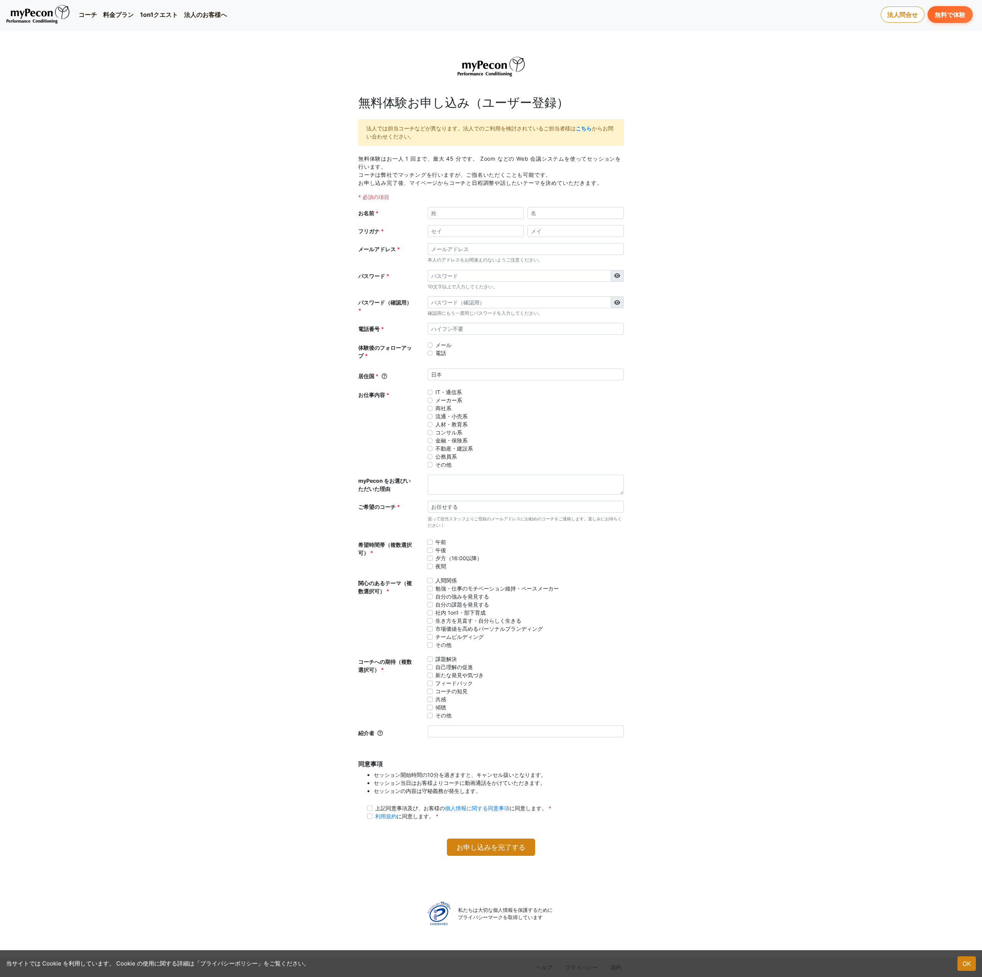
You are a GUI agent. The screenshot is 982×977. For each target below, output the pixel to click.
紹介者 (366, 733)
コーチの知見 (451, 691)
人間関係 (446, 580)
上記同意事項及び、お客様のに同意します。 (461, 808)
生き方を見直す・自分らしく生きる (478, 620)
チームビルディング (459, 636)
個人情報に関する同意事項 (477, 808)
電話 (440, 353)
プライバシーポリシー (229, 963)
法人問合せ (902, 14)
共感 (440, 699)
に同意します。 (404, 816)
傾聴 (440, 707)
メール (443, 345)
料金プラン (118, 14)
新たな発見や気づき (459, 675)
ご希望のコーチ (377, 506)
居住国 (366, 376)
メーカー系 (448, 400)
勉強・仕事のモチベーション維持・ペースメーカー (497, 588)
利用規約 (386, 816)
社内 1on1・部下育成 (460, 612)
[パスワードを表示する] (617, 276)
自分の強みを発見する (462, 596)
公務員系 (446, 456)
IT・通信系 (448, 392)
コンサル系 (448, 432)
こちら (584, 128)
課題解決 (446, 659)
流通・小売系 (451, 416)
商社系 (443, 408)
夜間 (440, 566)
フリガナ (369, 231)
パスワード (371, 276)
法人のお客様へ (205, 14)
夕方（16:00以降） (458, 558)
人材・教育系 (451, 424)
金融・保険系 (451, 440)
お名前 (366, 213)
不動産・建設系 (454, 448)
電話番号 (369, 329)
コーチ (88, 14)
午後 (440, 550)
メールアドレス (377, 249)
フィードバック (454, 683)
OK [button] (966, 963)
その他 (443, 464)
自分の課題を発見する (462, 604)
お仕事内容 (371, 394)
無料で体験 (950, 14)
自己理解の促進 (454, 667)
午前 (440, 542)
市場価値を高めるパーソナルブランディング (489, 628)
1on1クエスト (159, 14)
